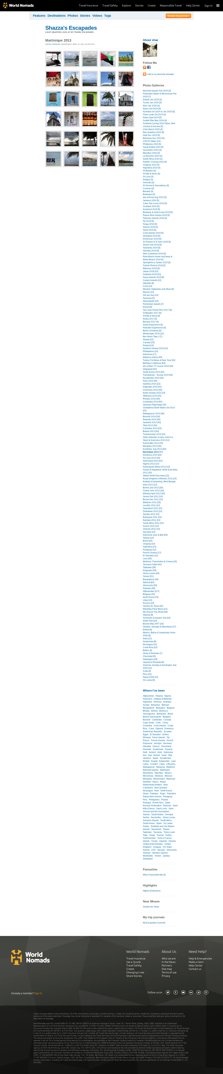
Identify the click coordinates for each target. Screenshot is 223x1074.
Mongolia (147, 779)
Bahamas (155, 705)
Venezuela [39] (150, 585)
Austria (146, 705)
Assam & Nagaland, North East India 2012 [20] (160, 471)
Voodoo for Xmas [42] (153, 606)
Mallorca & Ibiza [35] (152, 357)
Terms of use (169, 972)
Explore (126, 5)
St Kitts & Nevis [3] (151, 173)
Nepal (163, 782)
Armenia (157, 702)
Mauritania (148, 773)
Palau (163, 793)
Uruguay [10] (149, 544)
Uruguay (157, 847)
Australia (167, 702)
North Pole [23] (150, 621)
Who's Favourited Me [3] (154, 875)
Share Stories (134, 975)
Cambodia (157, 719)
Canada (167, 719)
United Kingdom (52, 44)
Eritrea (165, 734)
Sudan (146, 826)
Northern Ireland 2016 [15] (155, 348)
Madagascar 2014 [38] (153, 413)
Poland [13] (148, 345)
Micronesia (148, 776)
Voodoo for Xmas (151, 907)
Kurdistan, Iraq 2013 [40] (154, 449)
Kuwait (154, 761)
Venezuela (172, 850)
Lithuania (170, 764)
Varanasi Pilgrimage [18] (154, 404)
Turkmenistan (149, 838)
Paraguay (167, 796)
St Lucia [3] (148, 176)
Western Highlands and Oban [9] (158, 289)
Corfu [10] (147, 286)
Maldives (170, 767)
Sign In (209, 5)
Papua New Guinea (152, 796)
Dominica (169, 728)
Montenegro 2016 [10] (153, 333)
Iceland (152, 752)
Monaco (168, 776)
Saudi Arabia (157, 814)
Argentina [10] (149, 547)
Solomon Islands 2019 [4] (155, 218)
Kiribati (146, 761)
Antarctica (147, 699)
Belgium (171, 708)
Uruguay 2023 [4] (151, 165)
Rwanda (167, 805)
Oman (146, 793)
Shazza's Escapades (71, 28)
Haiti (145, 752)
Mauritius (159, 773)
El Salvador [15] (150, 555)
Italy (170, 755)
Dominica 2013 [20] (152, 455)
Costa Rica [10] (150, 647)
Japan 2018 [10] (150, 271)
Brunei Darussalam (152, 717)
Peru (145, 799)
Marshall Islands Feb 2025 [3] (157, 91)
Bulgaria (167, 717)
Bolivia (154, 711)
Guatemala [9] (149, 641)
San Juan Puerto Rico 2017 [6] (157, 310)
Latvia (146, 764)
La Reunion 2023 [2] (152, 156)
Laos (173, 761)
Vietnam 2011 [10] (151, 529)
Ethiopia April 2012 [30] (154, 493)
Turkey (168, 835)
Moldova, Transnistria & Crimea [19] (160, 561)
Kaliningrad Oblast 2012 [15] (156, 467)
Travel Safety (110, 5)
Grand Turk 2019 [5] (152, 245)
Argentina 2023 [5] (151, 168)
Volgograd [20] (150, 369)
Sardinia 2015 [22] (151, 384)
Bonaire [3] (148, 191)
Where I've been (154, 690)
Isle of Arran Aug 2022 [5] (154, 197)
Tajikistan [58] (149, 567)
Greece (156, 746)
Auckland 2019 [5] (151, 209)
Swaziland (156, 829)
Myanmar (170, 779)
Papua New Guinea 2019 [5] (156, 215)
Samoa (146, 814)
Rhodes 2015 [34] (151, 399)
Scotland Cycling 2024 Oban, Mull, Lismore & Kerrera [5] (159, 125)
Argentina (147, 702)
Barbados (160, 708)
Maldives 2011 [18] (152, 502)
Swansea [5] (149, 298)
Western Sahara (160, 853)
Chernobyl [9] (149, 656)
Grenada (147, 749)
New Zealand (160, 787)
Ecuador (168, 731)
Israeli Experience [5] (153, 325)
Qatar (167, 802)
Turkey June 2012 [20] (153, 490)
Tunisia (160, 835)
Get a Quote (133, 961)
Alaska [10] (148, 339)
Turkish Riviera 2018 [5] (154, 265)
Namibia (147, 782)
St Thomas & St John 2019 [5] (157, 242)
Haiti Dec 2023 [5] (151, 135)
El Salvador (155, 734)
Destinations (57, 15)
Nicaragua (148, 790)
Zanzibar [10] (149, 532)
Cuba (151, 728)
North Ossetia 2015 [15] (154, 393)
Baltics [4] (147, 650)
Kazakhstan (165, 758)
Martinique (165, 770)
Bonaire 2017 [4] (151, 322)
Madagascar (149, 767)
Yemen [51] (148, 576)
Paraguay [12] (149, 549)
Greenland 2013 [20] (152, 461)
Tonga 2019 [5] (150, 224)
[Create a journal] (178, 16)
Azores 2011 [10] (151, 526)
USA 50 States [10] (151, 141)
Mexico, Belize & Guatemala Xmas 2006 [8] (159, 634)
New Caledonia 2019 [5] (154, 253)
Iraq (150, 755)
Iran (145, 755)
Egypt (145, 734)
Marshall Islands (150, 770)
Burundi (146, 719)
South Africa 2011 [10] (153, 523)
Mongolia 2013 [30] (152, 446)
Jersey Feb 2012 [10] (153, 496)
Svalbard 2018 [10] (152, 274)
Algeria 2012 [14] (151, 464)
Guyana (168, 749)
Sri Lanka (167, 823)
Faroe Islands (158, 737)
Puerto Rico (158, 802)
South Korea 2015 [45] (153, 372)
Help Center (193, 5)
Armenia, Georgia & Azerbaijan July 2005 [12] (159, 666)
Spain (159, 823)
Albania (159, 696)
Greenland (166, 746)
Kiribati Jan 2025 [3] (152, 99)
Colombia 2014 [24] (152, 428)
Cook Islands (160, 725)
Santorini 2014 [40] (152, 422)
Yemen (158, 856)
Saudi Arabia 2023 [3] (153, 147)
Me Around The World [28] (155, 612)
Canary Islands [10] (152, 280)
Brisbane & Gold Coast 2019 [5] (158, 212)
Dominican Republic (152, 731)
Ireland (156, 755)
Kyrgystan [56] (149, 570)
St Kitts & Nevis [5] (151, 316)
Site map (167, 968)
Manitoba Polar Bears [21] (155, 609)
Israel (164, 755)
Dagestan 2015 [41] (152, 387)
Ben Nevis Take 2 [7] (152, 336)
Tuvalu (154, 841)
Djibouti (159, 728)
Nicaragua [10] (150, 644)
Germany (167, 743)
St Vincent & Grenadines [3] (156, 185)
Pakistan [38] (149, 588)
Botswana (161, 714)
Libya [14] (147, 600)
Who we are (169, 958)
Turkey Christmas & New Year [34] (159, 360)
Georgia (158, 743)
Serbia (146, 817)
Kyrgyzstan (164, 761)
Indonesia (168, 752)
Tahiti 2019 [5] (149, 230)
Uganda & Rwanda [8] (153, 662)
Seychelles (156, 817)
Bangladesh (148, 708)
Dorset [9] (147, 307)
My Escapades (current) (154, 923)
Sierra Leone (169, 817)
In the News (168, 961)
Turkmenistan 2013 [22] (154, 434)
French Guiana (158, 740)
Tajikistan (147, 832)
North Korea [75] (150, 597)
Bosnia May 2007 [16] (153, 624)
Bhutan (146, 711)
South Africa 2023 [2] (152, 159)
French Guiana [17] (152, 552)
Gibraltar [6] (148, 283)
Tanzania (157, 832)
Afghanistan (148, 696)
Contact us (195, 968)
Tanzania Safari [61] (152, 564)
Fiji (168, 737)
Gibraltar (147, 746)
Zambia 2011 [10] (151, 514)
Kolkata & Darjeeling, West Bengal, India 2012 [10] (159, 483)
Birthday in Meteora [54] (154, 363)
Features (39, 15)
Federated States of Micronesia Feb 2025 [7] (159, 95)
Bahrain (165, 705)
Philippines (154, 799)
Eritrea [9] (147, 629)
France (146, 740)
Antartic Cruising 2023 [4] (155, 162)
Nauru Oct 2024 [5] (152, 108)
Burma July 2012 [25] (153, 487)
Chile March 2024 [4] (153, 129)
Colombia (147, 725)
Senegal (169, 814)
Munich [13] (148, 292)
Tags (107, 15)
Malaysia (160, 767)
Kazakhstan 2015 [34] (153, 378)
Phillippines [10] (150, 351)
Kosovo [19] (148, 603)
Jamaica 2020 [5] (151, 200)
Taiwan (166, 829)
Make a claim (196, 961)
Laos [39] (147, 558)
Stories (139, 5)
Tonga (152, 835)
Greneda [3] (148, 182)
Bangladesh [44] (150, 579)
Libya (162, 764)
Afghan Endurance (152, 891)
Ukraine (172, 841)
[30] (153, 452)
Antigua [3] (148, 179)
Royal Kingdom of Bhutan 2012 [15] (159, 478)
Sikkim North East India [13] (156, 475)
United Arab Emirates (153, 844)
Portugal (147, 802)
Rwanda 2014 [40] (151, 419)
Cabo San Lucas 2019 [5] (155, 203)
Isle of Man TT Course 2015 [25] (158, 366)
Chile (158, 722)
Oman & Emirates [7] (152, 653)
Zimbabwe (148, 859)
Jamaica (147, 758)
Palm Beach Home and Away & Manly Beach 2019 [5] (157, 258)
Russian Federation (152, 805)
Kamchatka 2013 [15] (153, 443)
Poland (164, 799)
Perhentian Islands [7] (153, 304)
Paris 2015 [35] (150, 381)
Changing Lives (135, 972)
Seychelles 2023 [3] (152, 150)
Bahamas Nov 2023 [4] (153, 138)
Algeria (167, 696)
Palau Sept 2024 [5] (152, 117)
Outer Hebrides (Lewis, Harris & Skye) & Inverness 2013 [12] (158, 438)
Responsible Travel (171, 5)
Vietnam (147, 853)
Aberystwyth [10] (150, 301)
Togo (145, 835)
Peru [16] (147, 674)
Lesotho (154, 764)
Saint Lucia (161, 808)
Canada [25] (149, 342)
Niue (156, 790)
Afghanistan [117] (151, 591)
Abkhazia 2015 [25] (152, 396)
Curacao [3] (148, 188)
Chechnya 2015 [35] (152, 390)
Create (152, 5)
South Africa (166, 820)
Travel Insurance (88, 5)
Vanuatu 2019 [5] (151, 250)
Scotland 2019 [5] (151, 206)
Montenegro (159, 779)
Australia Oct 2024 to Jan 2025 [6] (159, 111)
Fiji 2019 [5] (148, 221)
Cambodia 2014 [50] (152, 402)
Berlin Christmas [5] (152, 330)
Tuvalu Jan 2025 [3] (152, 102)
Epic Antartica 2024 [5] (153, 132)
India (159, 752)
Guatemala (158, 749)
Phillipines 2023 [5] (152, 144)
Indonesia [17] (149, 354)
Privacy (166, 975)
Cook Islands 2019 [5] (153, 233)
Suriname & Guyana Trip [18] (156, 618)
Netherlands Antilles (152, 785)
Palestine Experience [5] (154, 327)
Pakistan (154, 793)
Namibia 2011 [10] (151, 520)
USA (153, 850)
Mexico (168, 773)
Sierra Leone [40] (151, 573)
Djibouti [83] (148, 582)
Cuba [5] (147, 671)
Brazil (170, 714)
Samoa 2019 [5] (150, 227)
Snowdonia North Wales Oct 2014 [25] (159, 409)
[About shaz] (150, 56)
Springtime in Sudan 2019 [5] (156, 262)
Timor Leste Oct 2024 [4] (154, 114)
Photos (73, 15)
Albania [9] (148, 615)
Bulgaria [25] (149, 594)
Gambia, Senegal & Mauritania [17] (159, 626)
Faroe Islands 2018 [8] (153, 277)
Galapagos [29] (150, 659)
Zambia (166, 856)
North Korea (166, 790)
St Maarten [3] (149, 170)
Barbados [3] (149, 194)
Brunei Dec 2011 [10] (153, 499)
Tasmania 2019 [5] (151, 248)
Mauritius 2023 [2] (151, 153)
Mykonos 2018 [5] (151, 268)
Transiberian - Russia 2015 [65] (158, 375)
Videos (97, 15)
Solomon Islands (151, 820)
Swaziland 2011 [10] (152, 508)
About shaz (150, 40)
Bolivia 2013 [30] (151, 431)
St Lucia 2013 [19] (151, 458)
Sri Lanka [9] (149, 680)
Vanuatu (161, 850)
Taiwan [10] (148, 538)
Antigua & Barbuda (163, 699)
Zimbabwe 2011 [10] (152, 511)
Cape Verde (148, 722)
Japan (155, 758)
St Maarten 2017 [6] (152, 313)
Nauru (155, 782)
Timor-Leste (169, 832)
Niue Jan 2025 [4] (151, 105)
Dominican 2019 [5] (152, 239)
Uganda (163, 841)
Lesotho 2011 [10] (151, 505)
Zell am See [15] (150, 295)
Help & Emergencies (200, 958)
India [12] (147, 638)
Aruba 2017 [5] (150, 319)
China (165, 722)
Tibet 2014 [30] (150, 425)
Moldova (159, 776)
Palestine (171, 793)
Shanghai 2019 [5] (151, 236)
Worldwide (148, 856)
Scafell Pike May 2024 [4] (155, 120)
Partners (167, 965)
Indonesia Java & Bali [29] (155, 535)
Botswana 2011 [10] (152, 517)
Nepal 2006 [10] (150, 677)
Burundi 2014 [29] (151, 416)
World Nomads (18, 5)
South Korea (149, 823)
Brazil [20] (147, 541)
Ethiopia (147, 737)
